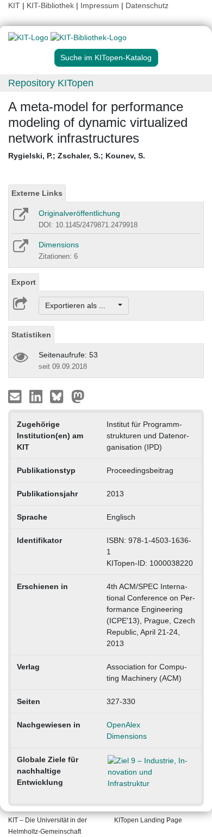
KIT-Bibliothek (51, 5)
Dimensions (59, 244)
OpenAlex (123, 724)
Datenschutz (147, 5)
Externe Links (37, 193)
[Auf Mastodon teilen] (78, 396)
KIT (14, 5)
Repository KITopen (50, 83)
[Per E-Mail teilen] (16, 396)
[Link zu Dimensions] (19, 249)
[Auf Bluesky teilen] (59, 396)
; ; (76, 155)
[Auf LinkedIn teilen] (37, 396)
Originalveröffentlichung (79, 213)
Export (23, 282)
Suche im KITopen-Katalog (106, 57)
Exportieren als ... (80, 305)
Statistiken (31, 334)
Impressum (99, 5)
